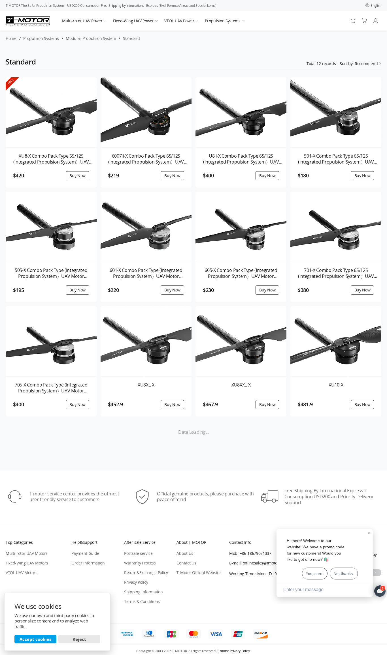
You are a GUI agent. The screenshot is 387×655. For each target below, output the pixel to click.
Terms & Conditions (142, 601)
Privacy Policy (136, 582)
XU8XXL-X (240, 385)
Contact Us (186, 563)
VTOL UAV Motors (21, 572)
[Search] (353, 21)
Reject (79, 639)
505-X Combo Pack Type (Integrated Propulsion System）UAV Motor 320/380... (51, 273)
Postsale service (138, 553)
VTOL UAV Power (179, 20)
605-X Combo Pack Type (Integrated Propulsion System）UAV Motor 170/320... (241, 273)
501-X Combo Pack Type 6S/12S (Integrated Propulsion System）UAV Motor (336, 159)
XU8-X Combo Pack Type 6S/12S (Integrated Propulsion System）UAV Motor (51, 159)
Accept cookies (35, 639)
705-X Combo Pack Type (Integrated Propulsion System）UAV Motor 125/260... (51, 388)
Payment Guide (85, 553)
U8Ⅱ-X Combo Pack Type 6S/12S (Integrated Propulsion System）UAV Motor (241, 159)
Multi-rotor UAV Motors (27, 553)
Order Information (88, 563)
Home (11, 38)
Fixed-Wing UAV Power (133, 20)
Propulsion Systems (222, 20)
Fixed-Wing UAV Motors (27, 563)
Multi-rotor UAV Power (82, 20)
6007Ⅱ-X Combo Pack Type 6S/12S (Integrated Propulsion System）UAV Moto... (146, 159)
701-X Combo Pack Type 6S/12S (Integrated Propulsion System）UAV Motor (336, 273)
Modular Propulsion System (91, 38)
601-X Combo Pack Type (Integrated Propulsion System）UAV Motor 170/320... (146, 273)
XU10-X (336, 385)
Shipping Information (143, 591)
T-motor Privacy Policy (233, 651)
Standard (131, 38)
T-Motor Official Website (198, 572)
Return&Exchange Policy (146, 572)
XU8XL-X (146, 385)
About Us (185, 553)
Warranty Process (140, 563)
